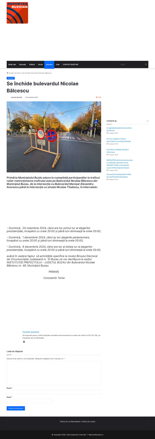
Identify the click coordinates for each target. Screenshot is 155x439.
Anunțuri (49, 64)
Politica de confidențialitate (70, 421)
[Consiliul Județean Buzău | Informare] (141, 152)
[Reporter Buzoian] (17, 13)
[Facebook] (24, 341)
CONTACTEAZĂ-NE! (70, 64)
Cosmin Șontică (16, 97)
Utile (57, 64)
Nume (9, 388)
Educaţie (22, 64)
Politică (32, 64)
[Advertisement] (77, 43)
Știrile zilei (12, 64)
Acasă (10, 73)
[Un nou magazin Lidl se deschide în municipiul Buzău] (141, 142)
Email (9, 397)
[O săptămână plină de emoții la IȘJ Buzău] (141, 131)
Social (40, 64)
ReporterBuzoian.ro (96, 435)
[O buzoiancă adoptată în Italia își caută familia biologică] (141, 177)
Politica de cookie (88, 421)
